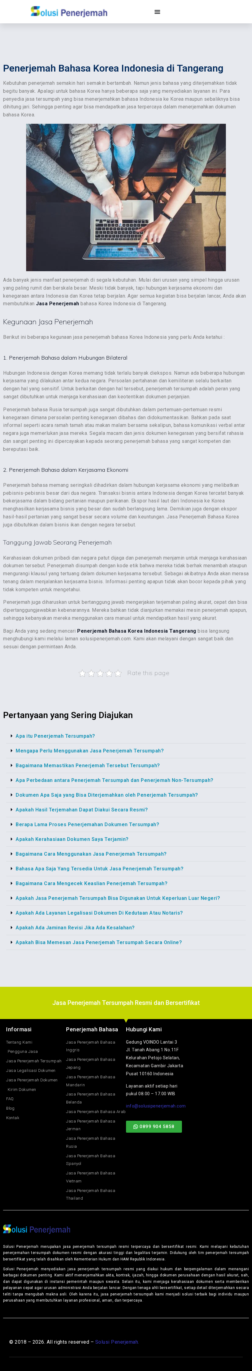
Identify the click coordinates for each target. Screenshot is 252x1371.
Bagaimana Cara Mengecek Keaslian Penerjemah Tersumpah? (91, 883)
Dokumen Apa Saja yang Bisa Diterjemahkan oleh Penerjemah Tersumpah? (107, 795)
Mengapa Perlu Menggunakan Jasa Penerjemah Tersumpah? (90, 751)
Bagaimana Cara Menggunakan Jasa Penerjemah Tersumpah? (91, 854)
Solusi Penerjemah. (117, 1342)
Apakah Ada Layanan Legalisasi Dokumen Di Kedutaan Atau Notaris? (99, 913)
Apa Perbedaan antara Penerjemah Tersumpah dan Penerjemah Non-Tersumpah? (115, 780)
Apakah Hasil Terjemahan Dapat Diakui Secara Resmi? (82, 810)
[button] (126, 736)
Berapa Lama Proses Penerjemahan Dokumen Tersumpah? (87, 824)
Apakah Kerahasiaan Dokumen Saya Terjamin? (72, 839)
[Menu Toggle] (157, 12)
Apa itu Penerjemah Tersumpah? (55, 736)
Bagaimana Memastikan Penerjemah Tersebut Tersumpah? (88, 765)
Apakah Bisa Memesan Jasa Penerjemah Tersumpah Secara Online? (99, 942)
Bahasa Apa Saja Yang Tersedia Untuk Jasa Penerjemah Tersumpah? (99, 869)
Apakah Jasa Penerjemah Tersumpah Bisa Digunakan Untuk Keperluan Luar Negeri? (118, 898)
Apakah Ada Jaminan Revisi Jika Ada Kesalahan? (75, 928)
